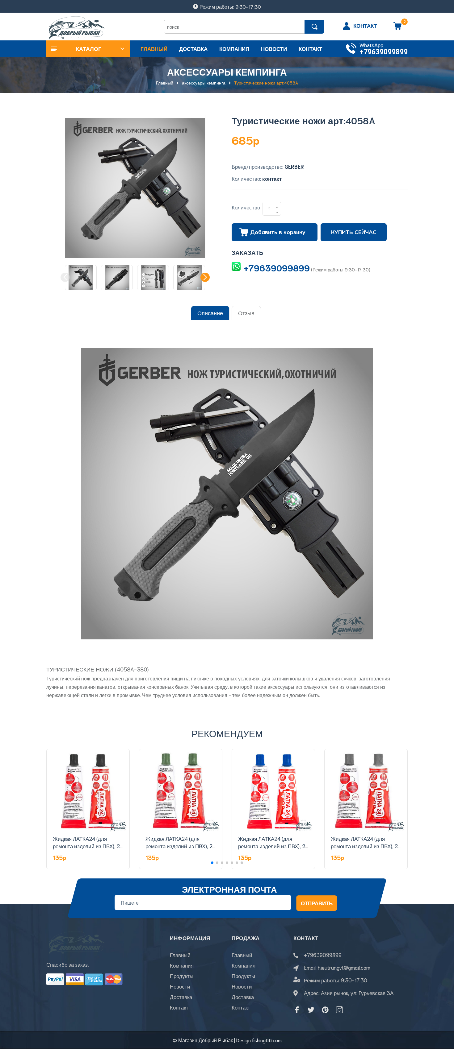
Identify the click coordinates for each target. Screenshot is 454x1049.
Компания (182, 965)
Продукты (181, 975)
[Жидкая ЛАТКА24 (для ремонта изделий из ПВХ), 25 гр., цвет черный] (88, 790)
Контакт (179, 1007)
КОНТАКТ (365, 25)
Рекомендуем (227, 733)
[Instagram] (339, 1009)
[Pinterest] (325, 1009)
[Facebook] (296, 1009)
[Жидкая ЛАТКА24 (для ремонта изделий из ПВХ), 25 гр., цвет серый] (366, 790)
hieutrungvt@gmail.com (344, 967)
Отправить (317, 902)
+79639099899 (383, 52)
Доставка (181, 996)
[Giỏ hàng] (397, 28)
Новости (180, 986)
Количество (246, 207)
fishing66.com (267, 1040)
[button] (205, 277)
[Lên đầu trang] (441, 1016)
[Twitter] (311, 1009)
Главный (180, 954)
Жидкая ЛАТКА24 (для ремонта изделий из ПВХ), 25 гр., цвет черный (88, 846)
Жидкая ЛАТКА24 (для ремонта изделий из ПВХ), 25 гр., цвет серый (366, 846)
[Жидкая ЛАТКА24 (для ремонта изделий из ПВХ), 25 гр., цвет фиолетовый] (273, 790)
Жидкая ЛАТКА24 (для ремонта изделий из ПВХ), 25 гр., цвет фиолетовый (273, 846)
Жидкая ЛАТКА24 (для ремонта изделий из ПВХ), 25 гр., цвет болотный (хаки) (180, 846)
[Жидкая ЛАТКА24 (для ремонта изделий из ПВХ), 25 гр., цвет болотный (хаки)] (180, 790)
